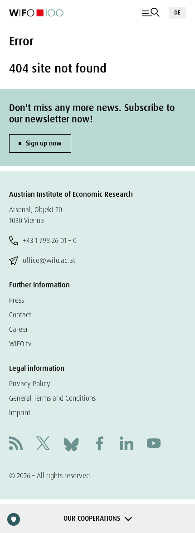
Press (16, 300)
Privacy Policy (29, 383)
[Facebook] (99, 444)
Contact (20, 315)
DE (177, 12)
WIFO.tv (20, 344)
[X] (43, 444)
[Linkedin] (126, 444)
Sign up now (44, 143)
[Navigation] (151, 13)
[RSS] (16, 444)
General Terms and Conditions (52, 398)
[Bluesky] (71, 444)
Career (18, 329)
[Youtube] (154, 444)
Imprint (19, 412)
